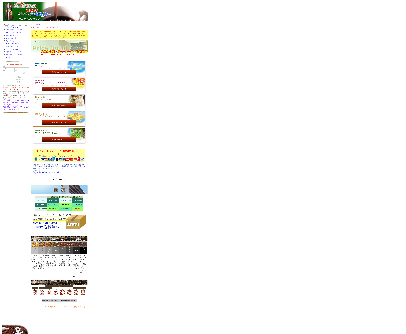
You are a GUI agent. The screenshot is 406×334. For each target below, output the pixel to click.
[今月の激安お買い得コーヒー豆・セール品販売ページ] (59, 58)
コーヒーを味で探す (11, 38)
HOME (7, 24)
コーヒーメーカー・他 (12, 46)
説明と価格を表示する (59, 72)
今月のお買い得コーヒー (13, 27)
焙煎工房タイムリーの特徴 (13, 52)
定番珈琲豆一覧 (10, 35)
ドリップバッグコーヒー (13, 41)
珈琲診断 (8, 57)
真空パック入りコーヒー (13, 43)
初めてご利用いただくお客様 (14, 30)
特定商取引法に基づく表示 (13, 32)
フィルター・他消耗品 (12, 49)
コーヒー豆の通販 (35, 24)
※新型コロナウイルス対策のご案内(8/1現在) (44, 27)
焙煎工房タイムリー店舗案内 (14, 54)
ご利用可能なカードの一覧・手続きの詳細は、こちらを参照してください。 (59, 156)
